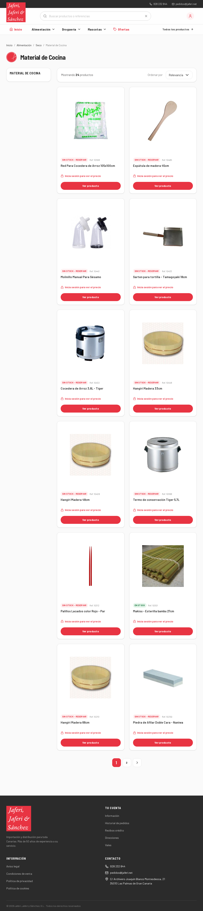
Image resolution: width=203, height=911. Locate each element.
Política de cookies (17, 888)
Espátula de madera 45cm (151, 165)
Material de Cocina (25, 73)
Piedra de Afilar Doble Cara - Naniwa (158, 722)
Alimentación (41, 29)
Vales (108, 845)
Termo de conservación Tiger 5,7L (156, 499)
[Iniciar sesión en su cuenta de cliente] (190, 16)
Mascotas (95, 29)
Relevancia (176, 75)
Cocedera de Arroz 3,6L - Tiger (82, 388)
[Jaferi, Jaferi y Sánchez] (16, 12)
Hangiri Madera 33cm (147, 388)
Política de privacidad (19, 881)
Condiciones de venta (19, 873)
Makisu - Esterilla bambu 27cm (153, 611)
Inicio (18, 29)
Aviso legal (12, 866)
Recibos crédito (114, 830)
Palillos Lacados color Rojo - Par (83, 611)
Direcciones (112, 837)
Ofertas (123, 29)
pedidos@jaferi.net (186, 4)
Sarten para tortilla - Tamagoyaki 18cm (160, 277)
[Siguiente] (137, 762)
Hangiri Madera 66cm (75, 722)
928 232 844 (160, 4)
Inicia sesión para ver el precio (83, 176)
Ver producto (90, 185)
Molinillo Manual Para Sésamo (81, 277)
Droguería (69, 29)
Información (112, 815)
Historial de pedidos (117, 823)
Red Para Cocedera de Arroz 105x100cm (88, 165)
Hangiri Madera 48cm (75, 499)
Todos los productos (175, 29)
